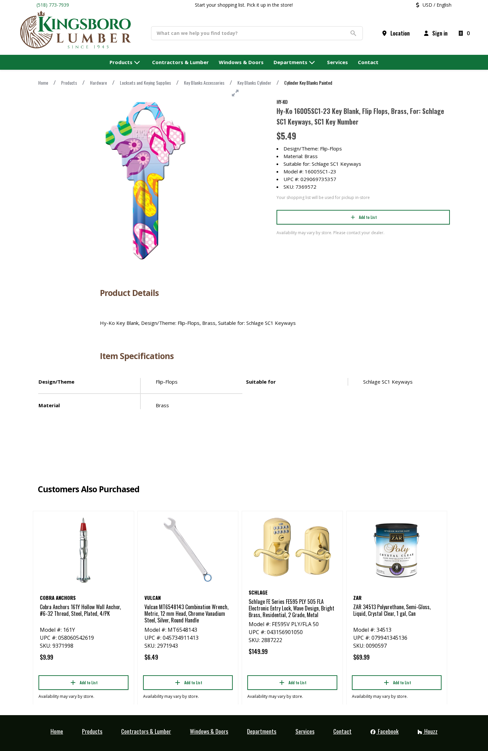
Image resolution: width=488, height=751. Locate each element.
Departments (261, 731)
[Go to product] (83, 549)
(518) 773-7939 (53, 5)
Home (43, 82)
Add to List (368, 217)
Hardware (98, 82)
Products (69, 82)
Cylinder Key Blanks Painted (308, 82)
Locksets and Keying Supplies (145, 82)
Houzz (430, 731)
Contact (342, 731)
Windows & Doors (209, 731)
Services (304, 731)
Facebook (387, 731)
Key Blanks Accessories (204, 82)
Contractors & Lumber (146, 731)
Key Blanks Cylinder (254, 82)
